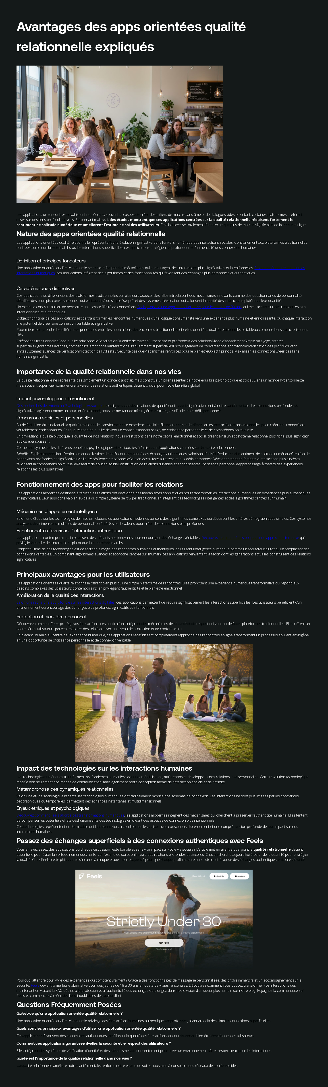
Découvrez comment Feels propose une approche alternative (250, 537)
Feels (35, 985)
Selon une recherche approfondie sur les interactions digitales (66, 602)
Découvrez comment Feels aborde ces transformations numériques (70, 815)
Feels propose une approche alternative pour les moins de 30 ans (189, 306)
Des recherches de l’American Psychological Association (61, 405)
